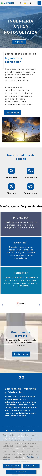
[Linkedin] (23, 377)
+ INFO (19, 41)
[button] (39, 3)
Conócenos (13, 112)
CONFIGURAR (12, 466)
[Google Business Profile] (20, 377)
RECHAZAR (31, 466)
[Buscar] (20, 3)
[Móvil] (30, 3)
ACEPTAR (21, 472)
